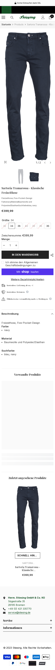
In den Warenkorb (25, 254)
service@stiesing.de (19, 612)
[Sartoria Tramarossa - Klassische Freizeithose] (27, 517)
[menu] (3, 17)
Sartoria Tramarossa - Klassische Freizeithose (27, 569)
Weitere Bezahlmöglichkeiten (27, 279)
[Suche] (12, 17)
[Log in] (43, 17)
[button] (45, 162)
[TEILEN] (51, 255)
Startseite (6, 24)
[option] (27, 3)
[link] (27, 458)
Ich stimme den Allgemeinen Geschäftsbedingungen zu (21, 264)
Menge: (6, 239)
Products (19, 24)
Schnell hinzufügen (28, 555)
